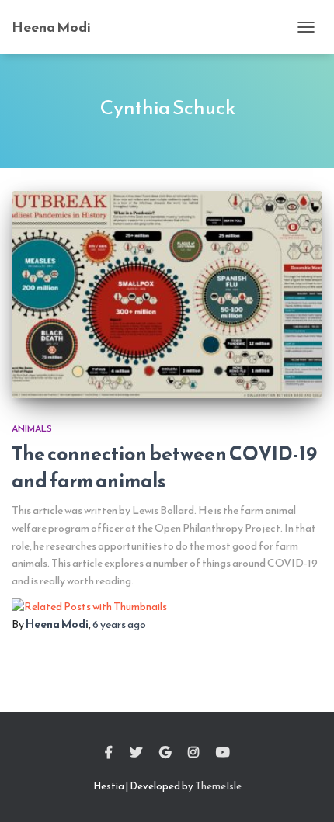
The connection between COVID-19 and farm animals (164, 467)
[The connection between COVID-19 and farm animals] (167, 294)
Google (165, 753)
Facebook (108, 753)
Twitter (136, 753)
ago (119, 624)
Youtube (223, 753)
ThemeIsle (218, 786)
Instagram (193, 753)
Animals (32, 428)
